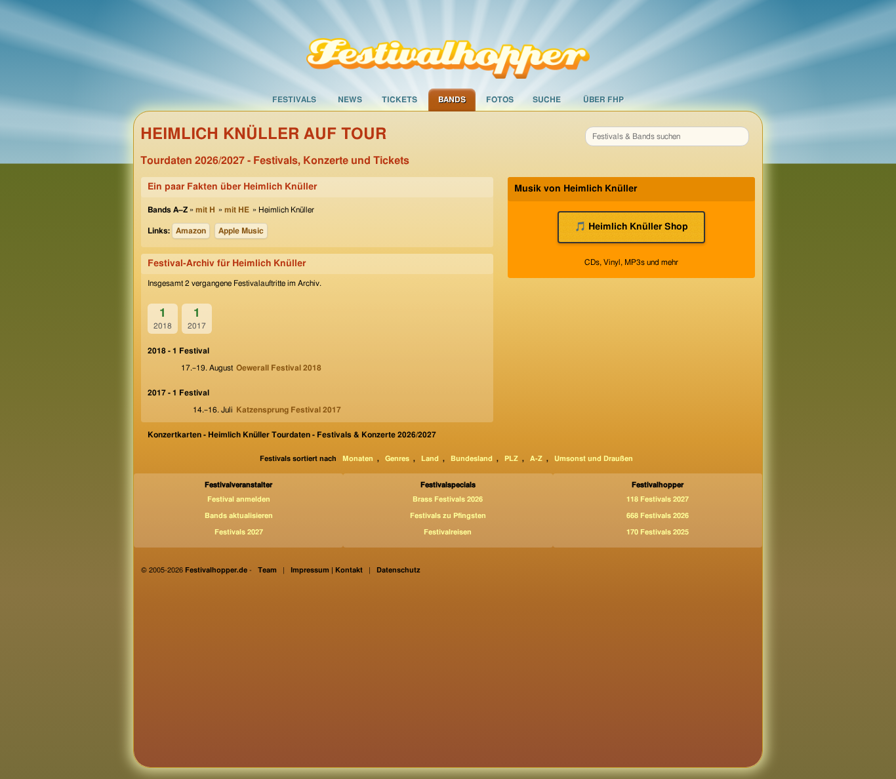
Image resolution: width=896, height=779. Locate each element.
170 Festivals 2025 (657, 532)
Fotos (500, 100)
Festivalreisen (448, 532)
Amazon (191, 231)
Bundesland (472, 458)
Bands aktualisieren (239, 515)
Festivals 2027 (238, 532)
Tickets (399, 100)
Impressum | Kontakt (327, 570)
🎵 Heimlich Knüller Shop (631, 226)
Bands (452, 100)
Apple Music (241, 231)
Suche (547, 100)
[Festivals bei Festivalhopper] (448, 44)
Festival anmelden (238, 499)
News (350, 100)
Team (267, 570)
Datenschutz (398, 570)
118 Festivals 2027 (657, 499)
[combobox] (667, 136)
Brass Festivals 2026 (448, 499)
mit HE (236, 210)
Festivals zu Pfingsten (448, 515)
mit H (205, 210)
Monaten (357, 458)
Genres (397, 458)
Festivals (294, 100)
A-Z (536, 458)
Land (430, 458)
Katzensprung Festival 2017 (288, 410)
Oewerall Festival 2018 (278, 368)
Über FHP (603, 100)
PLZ (511, 458)
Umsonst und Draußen (593, 458)
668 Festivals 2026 (657, 515)
